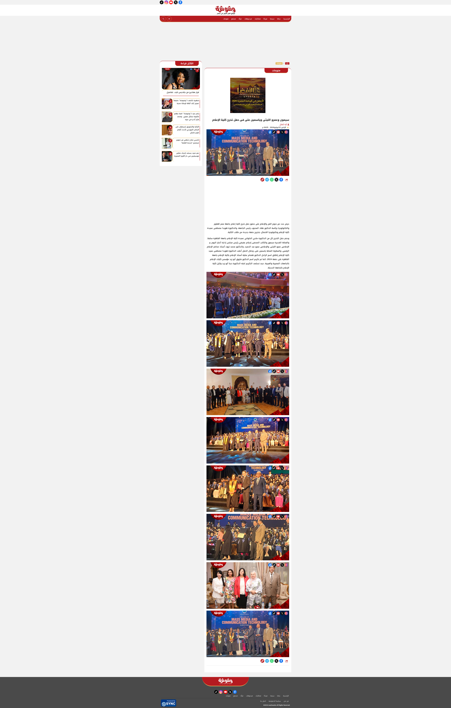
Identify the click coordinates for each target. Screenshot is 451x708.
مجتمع (233, 18)
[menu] (169, 18)
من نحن (286, 701)
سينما (272, 18)
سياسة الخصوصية (275, 701)
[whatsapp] (262, 179)
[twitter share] (276, 179)
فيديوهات (248, 18)
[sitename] (225, 681)
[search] (163, 18)
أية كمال (284, 124)
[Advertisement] (225, 42)
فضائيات (258, 18)
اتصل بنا (263, 701)
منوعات (225, 18)
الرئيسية (286, 18)
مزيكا (265, 18)
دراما (279, 18)
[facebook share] (281, 179)
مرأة (240, 18)
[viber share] (267, 179)
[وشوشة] (225, 10)
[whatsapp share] (272, 179)
